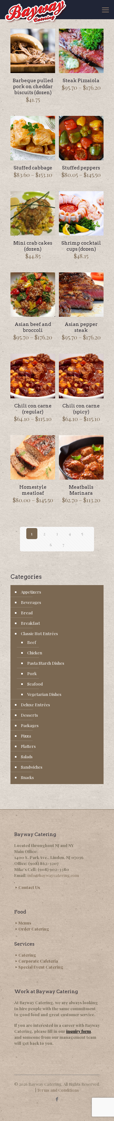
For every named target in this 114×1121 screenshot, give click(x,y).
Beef (31, 642)
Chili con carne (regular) (33, 409)
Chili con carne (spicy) (81, 409)
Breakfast (30, 623)
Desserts (29, 715)
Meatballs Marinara (81, 490)
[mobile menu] (105, 9)
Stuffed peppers (81, 168)
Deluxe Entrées (35, 704)
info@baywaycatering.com (53, 875)
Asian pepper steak (81, 327)
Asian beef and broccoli (33, 327)
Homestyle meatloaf (33, 490)
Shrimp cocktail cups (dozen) (81, 246)
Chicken (34, 652)
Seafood (35, 683)
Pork (32, 673)
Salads (27, 756)
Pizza (26, 735)
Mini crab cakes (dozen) (32, 246)
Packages (30, 725)
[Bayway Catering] (36, 9)
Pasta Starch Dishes (45, 663)
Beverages (31, 602)
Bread (27, 612)
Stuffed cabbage (33, 168)
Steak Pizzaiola (81, 80)
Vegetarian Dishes (44, 694)
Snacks (27, 777)
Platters (28, 746)
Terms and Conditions (58, 1090)
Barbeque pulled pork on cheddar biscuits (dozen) (33, 86)
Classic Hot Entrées (39, 633)
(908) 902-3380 (53, 869)
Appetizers (31, 592)
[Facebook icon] (57, 1099)
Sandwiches (31, 767)
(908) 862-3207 (43, 863)
